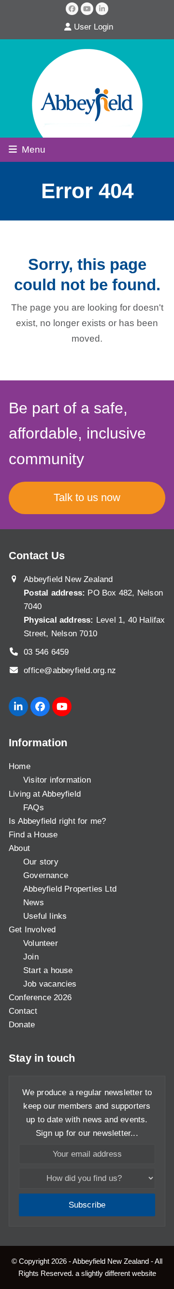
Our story (40, 861)
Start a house (48, 970)
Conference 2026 (40, 997)
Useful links (45, 916)
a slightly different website (115, 1273)
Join (31, 956)
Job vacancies (50, 984)
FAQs (33, 807)
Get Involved (32, 929)
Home (19, 766)
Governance (45, 875)
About (19, 848)
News (33, 902)
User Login (93, 26)
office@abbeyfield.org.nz (70, 670)
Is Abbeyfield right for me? (57, 821)
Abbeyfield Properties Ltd (69, 889)
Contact (23, 1011)
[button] (27, 149)
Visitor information (57, 780)
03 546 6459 (46, 652)
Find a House (33, 834)
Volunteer (40, 943)
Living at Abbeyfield (45, 794)
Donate (22, 1024)
